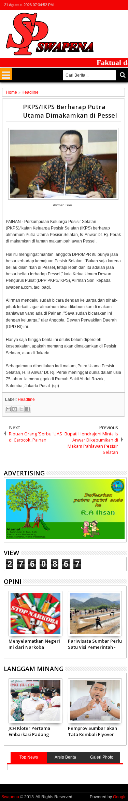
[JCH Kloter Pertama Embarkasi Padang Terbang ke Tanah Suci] (35, 700)
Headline (26, 399)
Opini (13, 581)
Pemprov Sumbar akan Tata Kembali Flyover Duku (92, 731)
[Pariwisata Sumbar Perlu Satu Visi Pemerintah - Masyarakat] (95, 613)
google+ (104, 5)
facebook (95, 5)
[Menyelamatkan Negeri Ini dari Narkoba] (35, 613)
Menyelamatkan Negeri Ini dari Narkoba (34, 644)
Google (120, 797)
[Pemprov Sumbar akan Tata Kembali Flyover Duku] (95, 700)
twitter (86, 5)
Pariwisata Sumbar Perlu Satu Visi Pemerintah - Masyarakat (95, 644)
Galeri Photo (101, 757)
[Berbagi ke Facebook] (27, 409)
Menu (6, 74)
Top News (28, 757)
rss (113, 5)
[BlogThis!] (14, 409)
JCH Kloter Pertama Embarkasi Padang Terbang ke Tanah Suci (34, 731)
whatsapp (122, 5)
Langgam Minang (33, 669)
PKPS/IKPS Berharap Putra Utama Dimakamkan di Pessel (70, 110)
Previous (122, 623)
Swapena (10, 797)
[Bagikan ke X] (21, 409)
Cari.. (122, 75)
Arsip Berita (65, 757)
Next (8, 623)
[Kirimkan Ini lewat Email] (8, 409)
